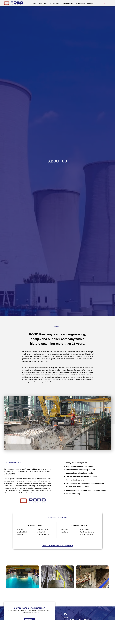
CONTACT (90, 3)
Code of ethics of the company (57, 545)
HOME (34, 3)
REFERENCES (80, 3)
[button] (5, 577)
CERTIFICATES (68, 3)
